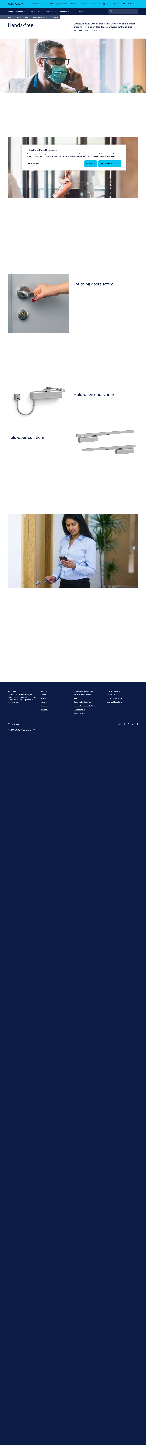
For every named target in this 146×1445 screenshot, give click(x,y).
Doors (76, 698)
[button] (25, 11)
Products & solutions (15, 11)
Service (33, 11)
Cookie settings (33, 163)
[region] (74, 157)
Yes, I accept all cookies (109, 164)
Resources (48, 11)
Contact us (79, 11)
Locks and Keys (79, 710)
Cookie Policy (99, 156)
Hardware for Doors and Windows (86, 702)
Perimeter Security (80, 713)
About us (63, 11)
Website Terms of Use (114, 698)
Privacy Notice (110, 156)
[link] (35, 4)
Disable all (90, 164)
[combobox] (123, 11)
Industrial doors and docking (84, 706)
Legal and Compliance (114, 702)
